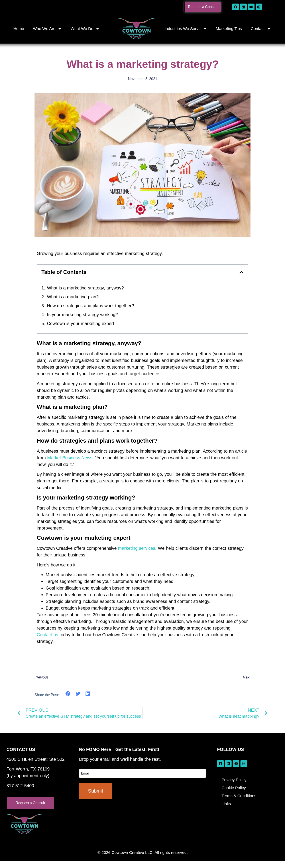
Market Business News (69, 457)
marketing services (136, 548)
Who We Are (44, 28)
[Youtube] (251, 7)
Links (226, 804)
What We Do (82, 28)
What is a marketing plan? (73, 296)
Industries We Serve (183, 28)
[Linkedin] (243, 7)
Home (18, 28)
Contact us (47, 634)
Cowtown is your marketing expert (80, 323)
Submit (95, 791)
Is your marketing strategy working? (82, 314)
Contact (258, 28)
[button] (241, 272)
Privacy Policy (234, 780)
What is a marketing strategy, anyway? (85, 287)
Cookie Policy (234, 788)
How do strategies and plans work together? (90, 305)
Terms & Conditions (239, 796)
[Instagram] (259, 7)
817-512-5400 (20, 785)
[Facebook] (235, 7)
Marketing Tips (229, 28)
